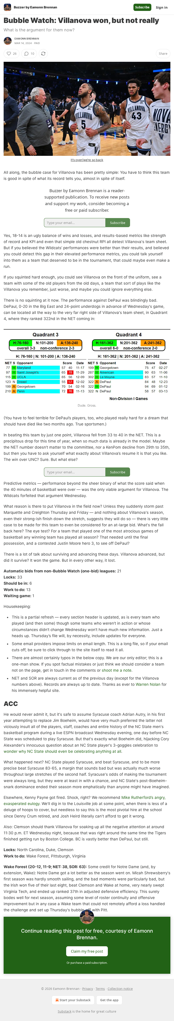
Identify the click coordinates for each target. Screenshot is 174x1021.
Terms (100, 988)
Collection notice (120, 988)
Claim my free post (87, 951)
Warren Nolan (148, 684)
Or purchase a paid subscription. (87, 963)
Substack (64, 1011)
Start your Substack (75, 1000)
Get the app (109, 1000)
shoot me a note (116, 670)
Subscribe (142, 7)
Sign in (162, 7)
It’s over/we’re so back (87, 160)
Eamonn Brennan (26, 38)
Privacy (87, 988)
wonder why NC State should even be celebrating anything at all (62, 751)
